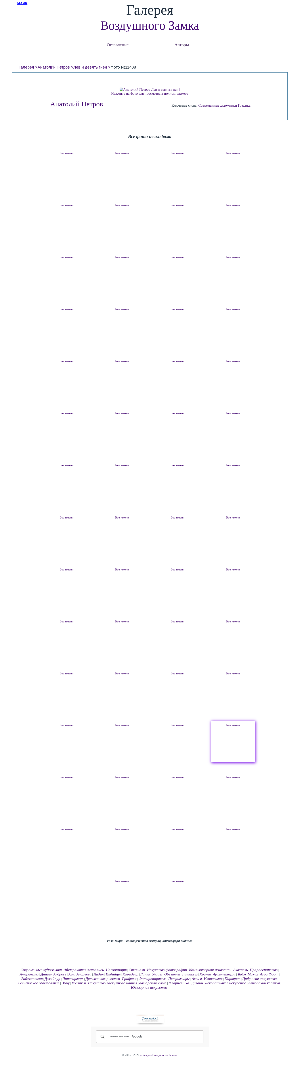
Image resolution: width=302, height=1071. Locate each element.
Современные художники (217, 105)
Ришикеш (190, 974)
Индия (99, 974)
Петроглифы (179, 979)
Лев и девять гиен (90, 67)
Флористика (178, 983)
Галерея (26, 67)
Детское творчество (103, 979)
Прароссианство (264, 970)
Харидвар (130, 974)
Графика (244, 105)
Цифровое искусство (259, 979)
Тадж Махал (247, 974)
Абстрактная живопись (84, 970)
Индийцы (113, 974)
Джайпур (52, 979)
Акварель (240, 970)
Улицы (157, 974)
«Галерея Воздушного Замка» (159, 1055)
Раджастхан (32, 979)
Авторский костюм (264, 983)
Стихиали (137, 970)
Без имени (66, 153)
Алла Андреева (80, 974)
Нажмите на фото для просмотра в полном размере (149, 93)
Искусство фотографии (167, 970)
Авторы (181, 45)
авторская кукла (152, 983)
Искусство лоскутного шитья (112, 983)
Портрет (232, 979)
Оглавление (118, 45)
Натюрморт (116, 970)
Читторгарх (73, 979)
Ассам (197, 979)
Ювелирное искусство (149, 987)
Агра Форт (269, 974)
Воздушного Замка (149, 25)
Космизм (79, 983)
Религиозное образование (38, 983)
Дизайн (197, 983)
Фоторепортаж (152, 979)
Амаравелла (29, 974)
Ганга (145, 974)
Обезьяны (172, 974)
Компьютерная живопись (210, 970)
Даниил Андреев (53, 974)
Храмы (205, 974)
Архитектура (224, 974)
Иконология (213, 979)
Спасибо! (149, 1019)
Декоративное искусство (225, 983)
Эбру (65, 983)
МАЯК (22, 3)
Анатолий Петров (54, 67)
